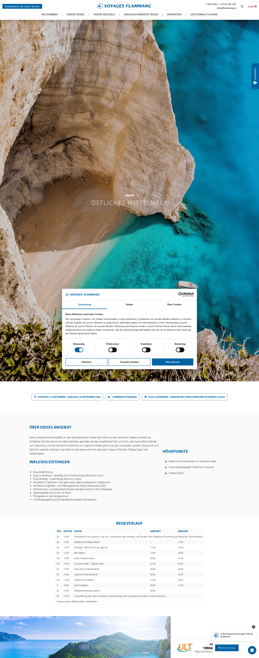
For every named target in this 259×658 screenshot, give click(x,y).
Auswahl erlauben (129, 362)
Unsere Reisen (75, 14)
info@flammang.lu (226, 7)
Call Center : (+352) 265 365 (221, 4)
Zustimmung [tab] (84, 304)
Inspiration (174, 14)
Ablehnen (86, 362)
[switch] (112, 349)
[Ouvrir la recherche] (242, 6)
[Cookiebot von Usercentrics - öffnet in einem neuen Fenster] (180, 294)
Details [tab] (129, 304)
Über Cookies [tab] (174, 304)
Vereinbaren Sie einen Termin (22, 6)
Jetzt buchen (227, 647)
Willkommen (49, 14)
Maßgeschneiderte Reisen (141, 14)
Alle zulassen (173, 362)
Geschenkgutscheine (204, 14)
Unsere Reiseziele (104, 14)
